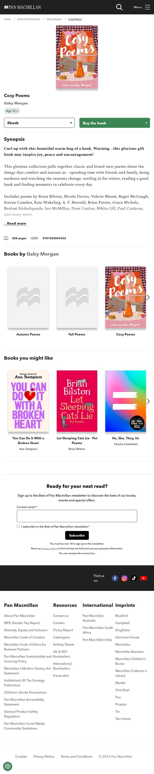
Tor (117, 711)
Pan (118, 697)
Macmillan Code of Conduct (24, 637)
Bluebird (121, 616)
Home (7, 19)
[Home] (22, 7)
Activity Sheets (63, 644)
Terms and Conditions (76, 756)
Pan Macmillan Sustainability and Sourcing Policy (28, 658)
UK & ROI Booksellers (61, 654)
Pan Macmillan (21, 605)
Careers (59, 623)
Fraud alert (61, 676)
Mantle (120, 683)
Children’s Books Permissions (25, 692)
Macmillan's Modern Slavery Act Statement (27, 670)
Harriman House (127, 637)
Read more (16, 223)
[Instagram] (124, 578)
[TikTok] (134, 578)
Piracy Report (63, 630)
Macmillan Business (129, 652)
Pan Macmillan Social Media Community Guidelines (24, 725)
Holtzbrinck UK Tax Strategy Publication (24, 682)
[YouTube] (143, 578)
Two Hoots (123, 719)
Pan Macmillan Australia (93, 618)
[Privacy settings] (7, 766)
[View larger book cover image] (77, 57)
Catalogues (61, 637)
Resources (65, 605)
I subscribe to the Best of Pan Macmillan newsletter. (55, 526)
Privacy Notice (43, 756)
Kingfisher (122, 630)
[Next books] (148, 297)
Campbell (122, 623)
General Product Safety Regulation (21, 714)
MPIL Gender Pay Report (22, 623)
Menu (138, 7)
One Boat (122, 690)
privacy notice (49, 548)
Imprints (125, 605)
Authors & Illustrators (28, 19)
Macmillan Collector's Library (131, 673)
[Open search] (119, 7)
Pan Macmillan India (97, 640)
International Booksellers (62, 666)
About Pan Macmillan (19, 616)
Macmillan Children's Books (130, 661)
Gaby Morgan (54, 19)
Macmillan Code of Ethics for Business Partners (25, 646)
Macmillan (122, 644)
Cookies (21, 756)
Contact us (61, 616)
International (98, 605)
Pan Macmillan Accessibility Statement (24, 702)
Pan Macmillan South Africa (98, 630)
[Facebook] (115, 578)
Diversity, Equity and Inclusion (25, 630)
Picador (121, 704)
